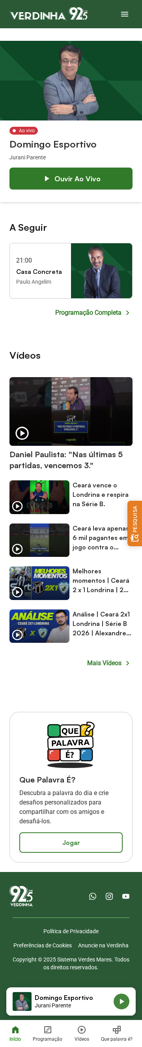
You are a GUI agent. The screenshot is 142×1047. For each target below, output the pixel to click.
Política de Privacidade (71, 931)
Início (15, 1039)
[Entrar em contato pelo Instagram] (109, 896)
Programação (47, 1039)
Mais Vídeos (104, 663)
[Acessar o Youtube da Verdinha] (126, 896)
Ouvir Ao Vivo (77, 178)
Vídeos (82, 1039)
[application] (71, 1001)
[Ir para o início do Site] (48, 14)
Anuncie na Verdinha (103, 945)
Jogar (71, 842)
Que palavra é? (117, 1039)
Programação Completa (88, 312)
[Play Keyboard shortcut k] (121, 1001)
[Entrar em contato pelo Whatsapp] (92, 896)
